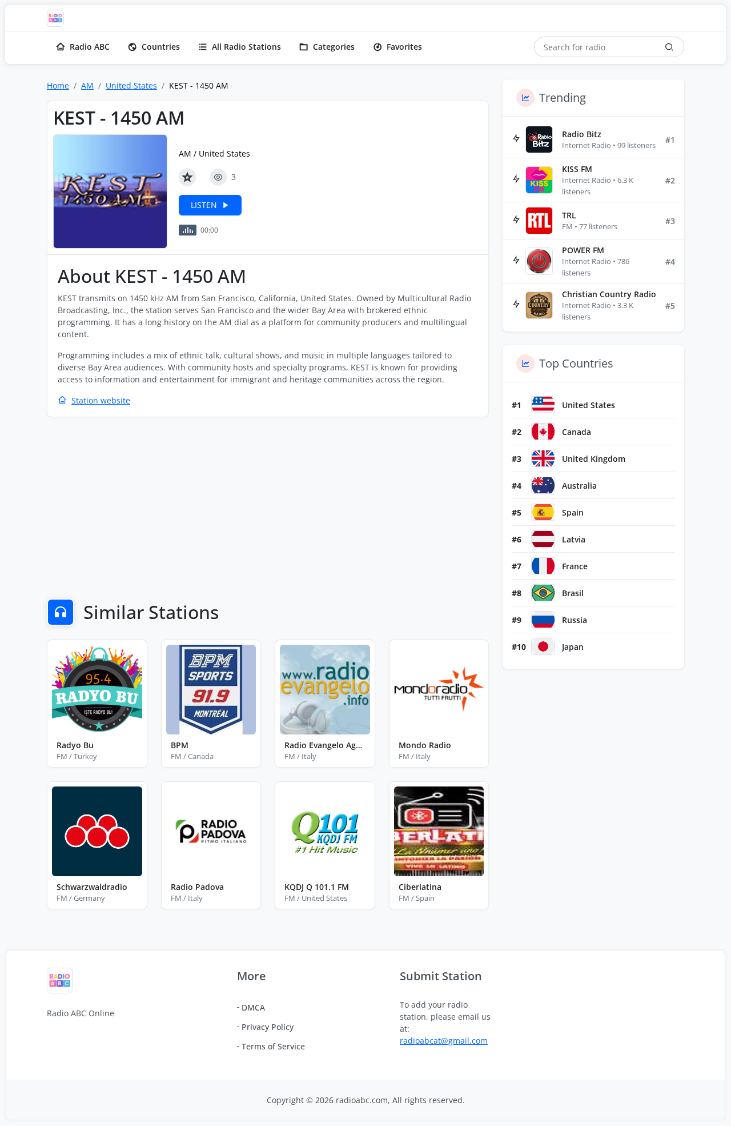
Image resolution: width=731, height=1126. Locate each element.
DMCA (253, 1007)
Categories (334, 46)
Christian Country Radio (609, 294)
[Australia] (543, 485)
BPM (179, 745)
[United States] (543, 404)
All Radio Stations (246, 46)
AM (87, 85)
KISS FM (577, 168)
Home (58, 85)
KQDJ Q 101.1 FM (316, 886)
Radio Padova (197, 886)
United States (131, 85)
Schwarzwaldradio (92, 886)
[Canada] (543, 431)
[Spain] (543, 512)
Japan (573, 646)
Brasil (573, 593)
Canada (576, 431)
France (575, 566)
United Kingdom (593, 458)
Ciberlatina (420, 886)
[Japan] (543, 646)
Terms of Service (273, 1046)
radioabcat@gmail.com (444, 1040)
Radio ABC (90, 46)
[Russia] (543, 619)
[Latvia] (543, 539)
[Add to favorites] (187, 177)
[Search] (669, 47)
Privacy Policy (268, 1026)
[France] (543, 565)
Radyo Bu (75, 745)
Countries (161, 46)
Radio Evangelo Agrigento (325, 745)
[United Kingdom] (543, 458)
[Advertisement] (268, 509)
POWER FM (583, 250)
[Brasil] (543, 592)
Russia (574, 619)
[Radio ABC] (58, 18)
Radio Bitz (581, 134)
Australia (579, 485)
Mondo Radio (425, 745)
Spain (573, 512)
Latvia (573, 539)
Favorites (404, 46)
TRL (569, 215)
